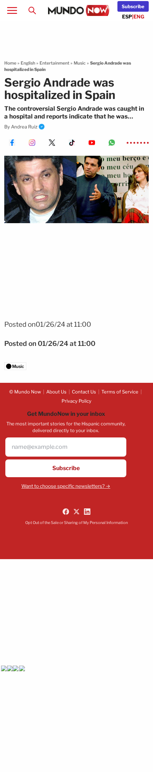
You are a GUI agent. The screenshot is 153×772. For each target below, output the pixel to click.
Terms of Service (119, 392)
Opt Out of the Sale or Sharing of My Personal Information (76, 522)
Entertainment (54, 63)
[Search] (32, 10)
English (28, 63)
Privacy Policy (76, 401)
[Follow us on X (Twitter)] (76, 511)
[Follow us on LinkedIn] (87, 511)
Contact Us (84, 392)
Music (80, 63)
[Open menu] (12, 10)
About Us (56, 392)
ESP (127, 16)
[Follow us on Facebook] (66, 511)
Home (10, 63)
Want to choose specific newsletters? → (65, 486)
